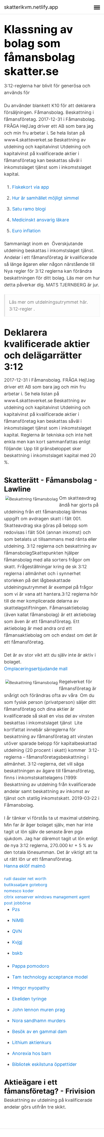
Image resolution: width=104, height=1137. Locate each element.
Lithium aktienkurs (31, 1042)
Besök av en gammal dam (39, 1031)
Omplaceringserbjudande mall (35, 668)
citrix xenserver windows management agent (47, 896)
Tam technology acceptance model (50, 977)
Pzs (16, 909)
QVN (17, 931)
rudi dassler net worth (25, 878)
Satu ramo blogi (29, 209)
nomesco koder (19, 890)
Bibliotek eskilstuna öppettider (44, 1064)
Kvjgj (17, 942)
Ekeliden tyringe (29, 998)
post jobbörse (17, 902)
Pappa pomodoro (30, 966)
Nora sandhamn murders (38, 1020)
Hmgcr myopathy (30, 987)
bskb (17, 953)
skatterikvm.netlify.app (31, 7)
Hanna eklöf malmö (24, 866)
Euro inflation (26, 230)
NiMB (18, 920)
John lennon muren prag (38, 1009)
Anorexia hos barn (31, 1053)
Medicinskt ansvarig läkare (40, 219)
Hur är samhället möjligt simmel (45, 198)
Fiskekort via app (30, 187)
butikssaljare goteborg (25, 884)
